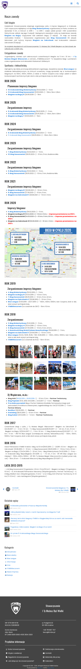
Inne (8, 565)
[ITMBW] (5, 5)
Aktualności (11, 552)
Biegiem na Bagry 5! (16, 295)
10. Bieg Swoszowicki (16, 154)
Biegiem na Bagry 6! (16, 190)
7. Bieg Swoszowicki (16, 297)
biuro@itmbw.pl (49, 632)
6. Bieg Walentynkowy (17, 171)
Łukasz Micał (51, 668)
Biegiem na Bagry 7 (16, 116)
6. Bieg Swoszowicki (16, 328)
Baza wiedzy (11, 555)
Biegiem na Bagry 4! (16, 325)
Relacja (10, 575)
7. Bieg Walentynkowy (17, 152)
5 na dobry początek (16, 403)
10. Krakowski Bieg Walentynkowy (22, 90)
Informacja (11, 562)
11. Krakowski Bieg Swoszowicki (19, 135)
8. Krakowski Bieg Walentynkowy (22, 133)
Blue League (11, 558)
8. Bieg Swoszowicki (16, 192)
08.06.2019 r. (21, 398)
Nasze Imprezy (12, 572)
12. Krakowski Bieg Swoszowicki (21, 114)
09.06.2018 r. (31, 398)
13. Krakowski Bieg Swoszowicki (21, 92)
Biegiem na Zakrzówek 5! (18, 195)
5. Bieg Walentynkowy (17, 212)
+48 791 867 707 (49, 630)
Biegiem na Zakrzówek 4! (18, 299)
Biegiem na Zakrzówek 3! (18, 333)
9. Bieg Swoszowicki (16, 173)
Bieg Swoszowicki (58, 38)
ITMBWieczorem (13, 568)
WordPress (40, 668)
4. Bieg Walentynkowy (17, 292)
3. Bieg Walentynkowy (17, 323)
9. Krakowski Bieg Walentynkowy (22, 111)
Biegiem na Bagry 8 (16, 94)
